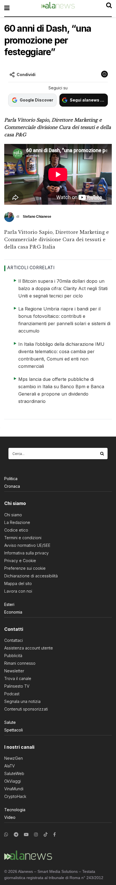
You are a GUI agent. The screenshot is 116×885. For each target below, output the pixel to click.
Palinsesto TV (16, 686)
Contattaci (13, 640)
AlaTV (9, 765)
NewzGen (13, 758)
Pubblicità (13, 655)
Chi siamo (13, 514)
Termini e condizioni (22, 537)
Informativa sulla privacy (26, 553)
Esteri (9, 604)
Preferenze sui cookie (25, 568)
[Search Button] (102, 453)
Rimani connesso (19, 663)
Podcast (11, 693)
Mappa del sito (18, 583)
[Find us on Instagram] (36, 834)
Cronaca (12, 486)
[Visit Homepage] (58, 8)
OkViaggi (12, 781)
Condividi (26, 74)
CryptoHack (15, 796)
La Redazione (17, 522)
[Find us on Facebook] (54, 834)
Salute (10, 722)
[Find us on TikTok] (46, 835)
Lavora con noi (18, 591)
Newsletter (14, 670)
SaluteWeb (14, 773)
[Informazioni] (104, 74)
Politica (10, 478)
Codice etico (16, 530)
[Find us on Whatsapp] (6, 834)
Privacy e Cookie (20, 560)
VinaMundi (13, 788)
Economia (13, 612)
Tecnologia (14, 809)
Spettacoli (13, 730)
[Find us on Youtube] (26, 834)
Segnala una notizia (22, 701)
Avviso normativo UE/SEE (27, 545)
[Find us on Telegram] (16, 834)
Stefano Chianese (37, 217)
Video (9, 817)
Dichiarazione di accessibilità (31, 575)
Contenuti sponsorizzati (26, 709)
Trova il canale (17, 678)
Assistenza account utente (28, 648)
